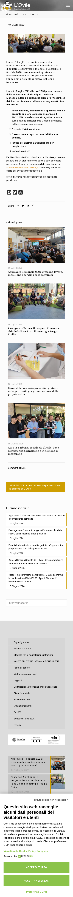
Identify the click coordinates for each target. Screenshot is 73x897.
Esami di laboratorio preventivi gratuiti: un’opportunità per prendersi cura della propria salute (33, 391)
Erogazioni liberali (23, 706)
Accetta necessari (36, 880)
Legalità (18, 680)
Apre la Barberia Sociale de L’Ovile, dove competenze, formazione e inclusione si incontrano (33, 450)
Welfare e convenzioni (25, 674)
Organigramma (21, 642)
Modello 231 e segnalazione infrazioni (33, 655)
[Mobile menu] (68, 5)
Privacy (17, 725)
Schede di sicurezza (24, 718)
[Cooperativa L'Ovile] (16, 5)
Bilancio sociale (22, 693)
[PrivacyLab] (25, 856)
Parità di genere (22, 667)
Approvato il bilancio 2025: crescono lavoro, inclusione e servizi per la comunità (35, 273)
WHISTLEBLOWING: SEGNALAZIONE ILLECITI (37, 661)
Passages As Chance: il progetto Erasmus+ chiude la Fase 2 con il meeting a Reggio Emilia (33, 331)
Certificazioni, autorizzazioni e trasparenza (35, 686)
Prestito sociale (22, 699)
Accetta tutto (36, 867)
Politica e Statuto (22, 648)
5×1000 (17, 712)
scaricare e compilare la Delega (22, 167)
